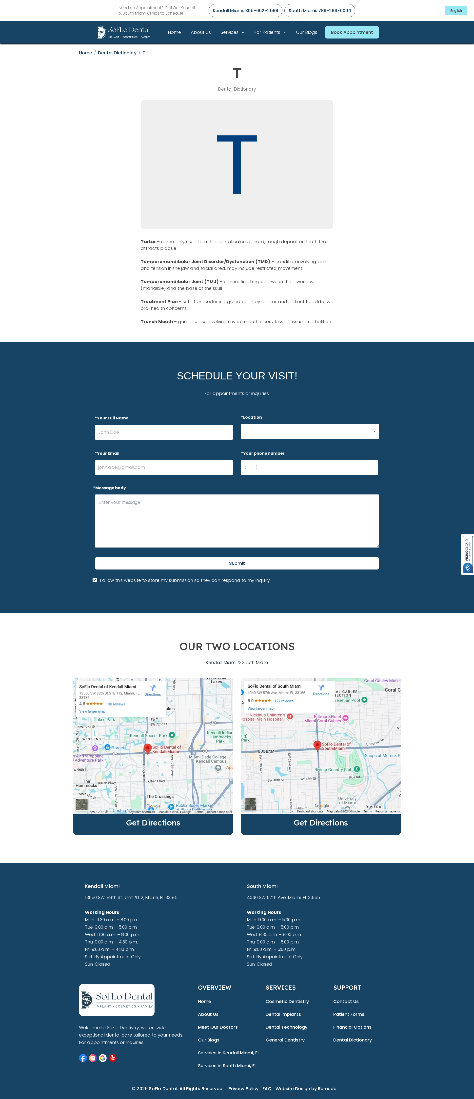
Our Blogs (306, 32)
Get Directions (153, 822)
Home (174, 32)
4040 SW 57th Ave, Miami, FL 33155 (283, 897)
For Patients (267, 32)
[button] (310, 431)
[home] (129, 32)
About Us (201, 32)
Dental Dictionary (117, 53)
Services (229, 32)
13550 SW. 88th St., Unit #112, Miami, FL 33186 (131, 897)
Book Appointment (352, 32)
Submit (237, 563)
